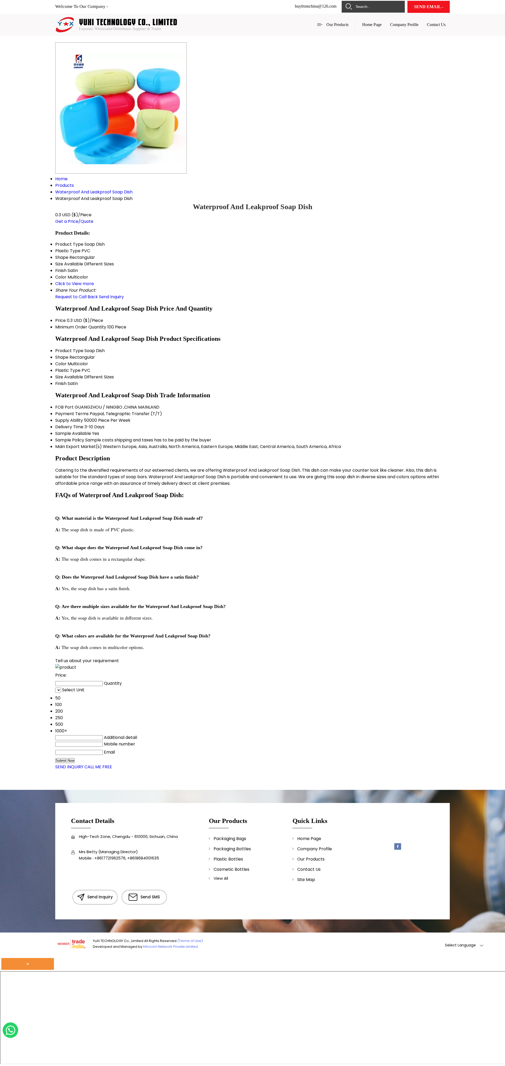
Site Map (306, 880)
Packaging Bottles (232, 849)
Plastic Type (67, 370)
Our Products (337, 24)
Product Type (69, 351)
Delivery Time (69, 427)
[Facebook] (397, 849)
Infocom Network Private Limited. (171, 946)
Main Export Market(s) (78, 447)
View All (221, 878)
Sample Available (73, 433)
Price (60, 320)
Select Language (460, 945)
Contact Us (436, 24)
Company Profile (404, 24)
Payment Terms (72, 414)
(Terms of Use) (190, 940)
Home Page (372, 24)
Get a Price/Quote (74, 221)
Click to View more (74, 284)
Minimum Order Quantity (80, 327)
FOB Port (64, 407)
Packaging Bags (230, 839)
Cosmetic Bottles (231, 869)
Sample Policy (69, 440)
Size (59, 377)
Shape (61, 357)
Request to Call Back (76, 297)
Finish (61, 383)
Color (61, 364)
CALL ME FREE (98, 767)
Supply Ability (69, 420)
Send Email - (428, 6)
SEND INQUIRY (69, 767)
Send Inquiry (111, 297)
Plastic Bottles (228, 859)
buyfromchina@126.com (315, 6)
